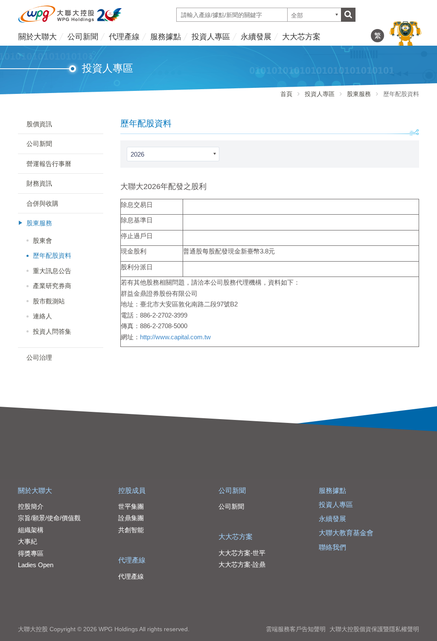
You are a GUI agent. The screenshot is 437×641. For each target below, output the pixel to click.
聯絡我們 (332, 547)
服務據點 (165, 36)
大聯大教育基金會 (346, 532)
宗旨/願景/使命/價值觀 (49, 518)
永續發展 (256, 36)
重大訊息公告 (52, 270)
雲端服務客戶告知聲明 (296, 629)
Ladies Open (35, 564)
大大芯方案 (301, 36)
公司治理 (39, 357)
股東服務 (359, 93)
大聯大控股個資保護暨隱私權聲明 (374, 629)
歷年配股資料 (52, 255)
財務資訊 (39, 183)
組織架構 (31, 529)
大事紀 (27, 541)
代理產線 (124, 36)
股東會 (42, 240)
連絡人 (42, 316)
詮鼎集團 (131, 518)
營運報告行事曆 (48, 163)
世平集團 (131, 506)
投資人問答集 (52, 331)
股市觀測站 (49, 301)
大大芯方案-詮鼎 (241, 564)
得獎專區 (31, 553)
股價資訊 (39, 124)
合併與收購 (42, 203)
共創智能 (131, 529)
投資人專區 (211, 36)
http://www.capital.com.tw (175, 337)
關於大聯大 (37, 36)
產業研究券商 (52, 285)
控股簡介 (31, 506)
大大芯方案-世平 (241, 553)
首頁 (286, 93)
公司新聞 (82, 36)
